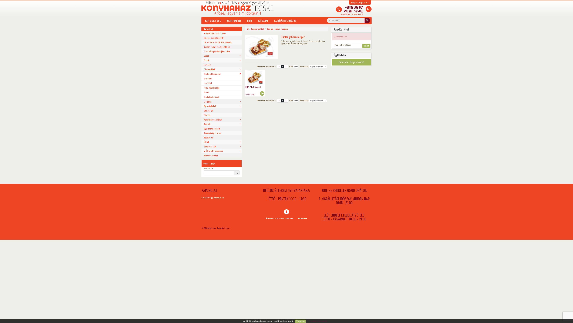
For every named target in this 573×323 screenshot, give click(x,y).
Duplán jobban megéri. (212, 73)
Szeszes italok (210, 146)
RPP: (291, 66)
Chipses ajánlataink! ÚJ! (214, 37)
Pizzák (206, 60)
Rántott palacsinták (211, 97)
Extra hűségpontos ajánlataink (217, 51)
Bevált (366, 46)
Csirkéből (208, 78)
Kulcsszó (208, 168)
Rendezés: (304, 66)
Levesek (207, 64)
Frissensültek (209, 69)
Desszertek (208, 137)
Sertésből (208, 83)
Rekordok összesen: (266, 66)
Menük (206, 55)
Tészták (207, 115)
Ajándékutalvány (211, 155)
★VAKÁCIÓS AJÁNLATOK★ (215, 33)
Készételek (208, 110)
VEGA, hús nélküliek (211, 87)
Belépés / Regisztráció (360, 2)
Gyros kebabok (210, 106)
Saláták (207, 124)
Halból (206, 92)
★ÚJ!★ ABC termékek (213, 151)
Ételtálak (207, 101)
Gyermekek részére (212, 128)
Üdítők (206, 142)
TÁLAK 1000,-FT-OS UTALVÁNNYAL (218, 42)
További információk (318, 321)
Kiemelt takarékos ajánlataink (217, 46)
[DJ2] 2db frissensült (253, 87)
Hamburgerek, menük (213, 119)
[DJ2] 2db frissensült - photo (255, 77)
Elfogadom (300, 321)
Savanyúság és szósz (212, 133)
